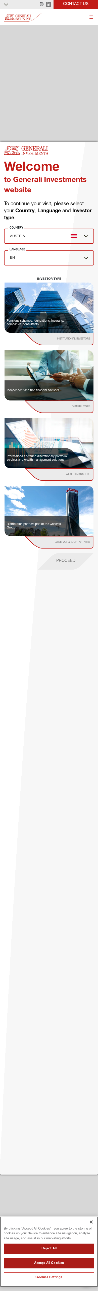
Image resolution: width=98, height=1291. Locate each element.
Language (17, 249)
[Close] (91, 1222)
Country (16, 227)
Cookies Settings (48, 1277)
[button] (41, 4)
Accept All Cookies (49, 1263)
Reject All (48, 1248)
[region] (49, 1251)
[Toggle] (91, 17)
